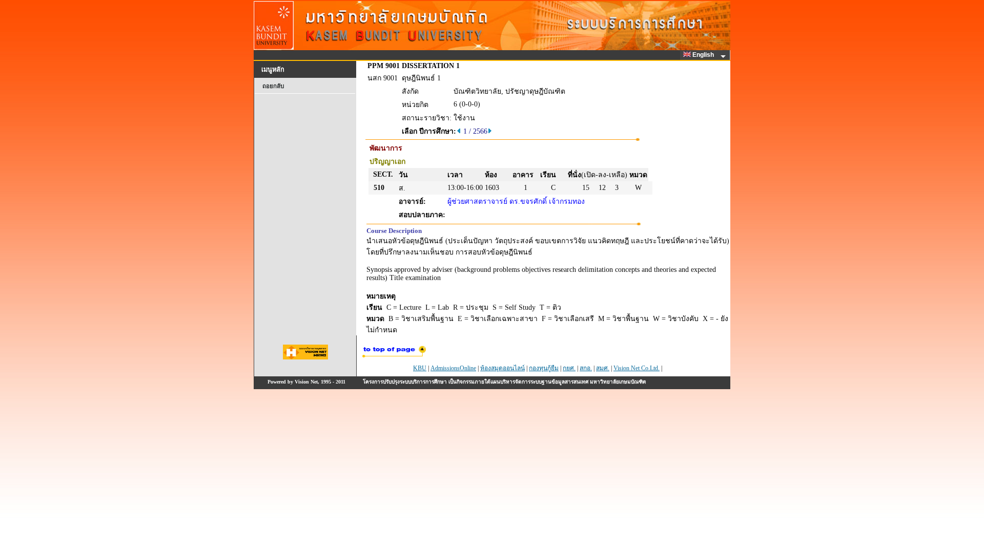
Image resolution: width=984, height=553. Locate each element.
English (704, 54)
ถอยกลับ (273, 86)
